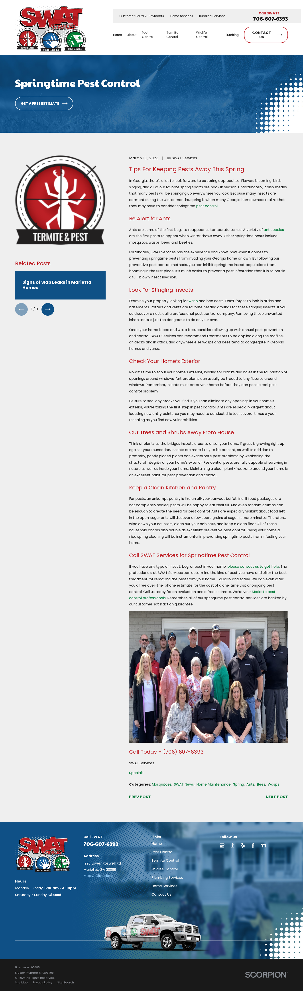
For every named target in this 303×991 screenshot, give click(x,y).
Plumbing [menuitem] (232, 35)
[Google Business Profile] (222, 845)
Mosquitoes (161, 784)
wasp (193, 300)
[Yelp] (242, 845)
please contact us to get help (253, 566)
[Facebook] (253, 845)
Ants (250, 784)
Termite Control (165, 860)
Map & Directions (98, 875)
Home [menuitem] (117, 35)
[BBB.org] (232, 845)
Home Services (181, 16)
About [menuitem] (132, 35)
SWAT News (184, 784)
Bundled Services (212, 16)
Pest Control (162, 852)
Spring (238, 784)
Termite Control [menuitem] (172, 35)
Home (157, 843)
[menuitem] (21, 983)
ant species (274, 229)
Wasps (273, 784)
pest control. (207, 206)
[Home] (50, 28)
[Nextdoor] (263, 845)
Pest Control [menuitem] (147, 35)
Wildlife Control (165, 869)
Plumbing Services (167, 877)
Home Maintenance (213, 784)
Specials (136, 772)
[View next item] (47, 309)
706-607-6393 (270, 18)
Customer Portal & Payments (141, 16)
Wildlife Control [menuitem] (202, 35)
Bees (261, 784)
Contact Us (161, 894)
